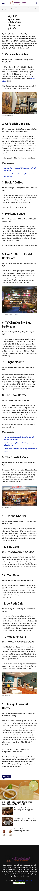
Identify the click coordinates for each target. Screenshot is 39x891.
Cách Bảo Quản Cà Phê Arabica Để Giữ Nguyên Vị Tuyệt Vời (25, 809)
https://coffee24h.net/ (25, 880)
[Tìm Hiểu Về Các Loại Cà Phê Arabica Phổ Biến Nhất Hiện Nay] (7, 821)
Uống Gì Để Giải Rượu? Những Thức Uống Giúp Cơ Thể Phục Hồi (17, 803)
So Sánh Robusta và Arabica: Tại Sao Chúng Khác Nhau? (25, 830)
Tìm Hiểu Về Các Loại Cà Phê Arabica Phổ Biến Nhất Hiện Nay (25, 819)
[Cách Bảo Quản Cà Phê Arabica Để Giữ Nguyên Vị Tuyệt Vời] (7, 811)
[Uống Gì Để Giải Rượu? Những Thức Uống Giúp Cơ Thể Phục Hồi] (19, 790)
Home (4, 8)
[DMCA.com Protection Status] (19, 883)
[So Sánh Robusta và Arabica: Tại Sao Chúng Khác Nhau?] (7, 832)
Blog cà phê (10, 8)
